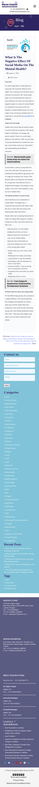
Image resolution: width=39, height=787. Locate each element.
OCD (6, 493)
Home (16, 26)
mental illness (10, 476)
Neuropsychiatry (11, 486)
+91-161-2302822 (9, 612)
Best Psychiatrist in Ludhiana (14, 728)
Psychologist (9, 506)
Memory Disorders (11, 469)
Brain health (9, 407)
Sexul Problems (10, 736)
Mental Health (10, 472)
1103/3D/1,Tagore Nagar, (11, 603)
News (7, 489)
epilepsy (8, 452)
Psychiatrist (9, 503)
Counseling (9, 414)
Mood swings (9, 482)
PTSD (7, 513)
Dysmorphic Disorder (12, 445)
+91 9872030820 (14, 715)
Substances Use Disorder (13, 534)
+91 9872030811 (13, 703)
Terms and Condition (18, 777)
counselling (9, 417)
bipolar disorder (11, 404)
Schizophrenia (10, 517)
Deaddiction (9, 431)
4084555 (23, 648)
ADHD (7, 397)
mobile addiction (11, 479)
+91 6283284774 (21, 680)
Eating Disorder (10, 448)
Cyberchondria (10, 424)
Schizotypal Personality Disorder (16, 520)
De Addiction (9, 428)
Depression (9, 438)
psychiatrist (28, 116)
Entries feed (9, 583)
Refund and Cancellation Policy (18, 783)
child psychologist (11, 410)
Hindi (7, 458)
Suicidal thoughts (11, 537)
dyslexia (8, 441)
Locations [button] (8, 721)
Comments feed (10, 586)
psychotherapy (10, 510)
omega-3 (8, 496)
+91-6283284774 (18, 9)
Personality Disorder (12, 500)
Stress (7, 530)
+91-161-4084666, (13, 648)
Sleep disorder (10, 527)
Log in (7, 580)
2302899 (19, 612)
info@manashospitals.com (17, 650)
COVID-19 (8, 421)
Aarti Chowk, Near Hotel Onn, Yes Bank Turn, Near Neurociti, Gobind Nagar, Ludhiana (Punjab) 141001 (19, 644)
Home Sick (8, 465)
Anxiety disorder (11, 400)
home (7, 462)
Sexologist (8, 524)
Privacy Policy (18, 780)
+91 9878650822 (12, 610)
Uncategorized (10, 541)
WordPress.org (10, 588)
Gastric (7, 455)
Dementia (8, 434)
